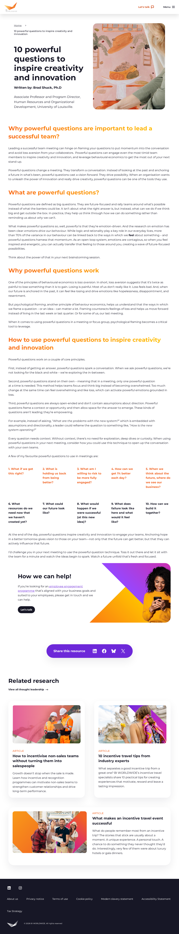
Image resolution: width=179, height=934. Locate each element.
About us (12, 898)
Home (18, 25)
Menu (167, 7)
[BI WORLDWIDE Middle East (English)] (10, 7)
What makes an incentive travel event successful (127, 820)
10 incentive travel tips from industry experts (124, 758)
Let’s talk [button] (26, 609)
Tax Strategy (14, 911)
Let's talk (144, 7)
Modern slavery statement (117, 898)
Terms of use (60, 898)
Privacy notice (35, 898)
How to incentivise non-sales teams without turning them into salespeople (46, 761)
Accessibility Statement (156, 898)
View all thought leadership (26, 689)
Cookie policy (84, 898)
